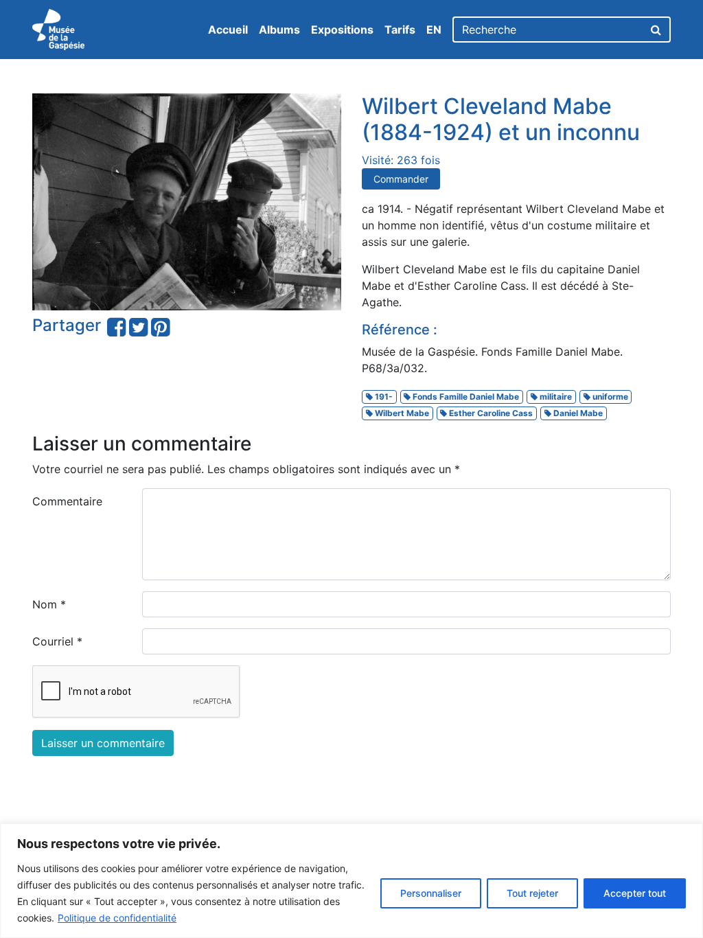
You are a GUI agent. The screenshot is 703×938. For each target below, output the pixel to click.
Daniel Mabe (577, 413)
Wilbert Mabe (401, 413)
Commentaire (67, 501)
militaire (555, 396)
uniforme (609, 396)
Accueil (228, 29)
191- (383, 396)
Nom (49, 604)
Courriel (57, 641)
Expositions (342, 29)
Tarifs (399, 29)
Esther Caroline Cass (490, 413)
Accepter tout (634, 893)
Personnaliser (430, 893)
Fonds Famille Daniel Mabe (465, 396)
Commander (400, 179)
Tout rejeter (532, 893)
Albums (279, 29)
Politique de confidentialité (117, 918)
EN (433, 29)
